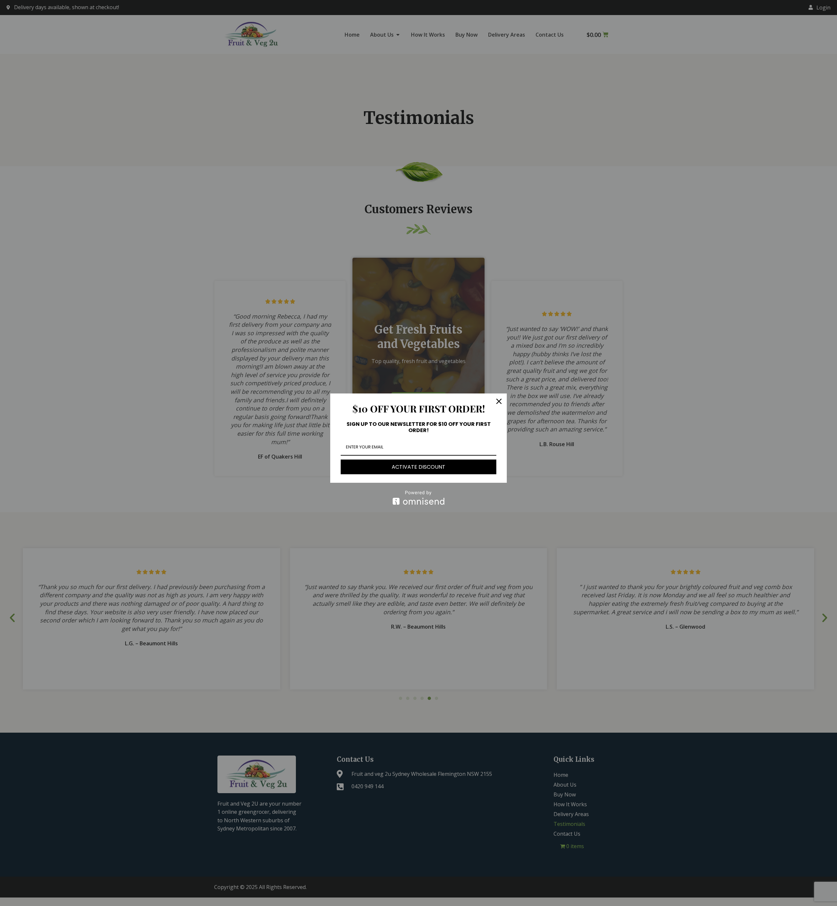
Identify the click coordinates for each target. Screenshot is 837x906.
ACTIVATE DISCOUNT (418, 467)
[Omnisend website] (418, 498)
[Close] (499, 401)
